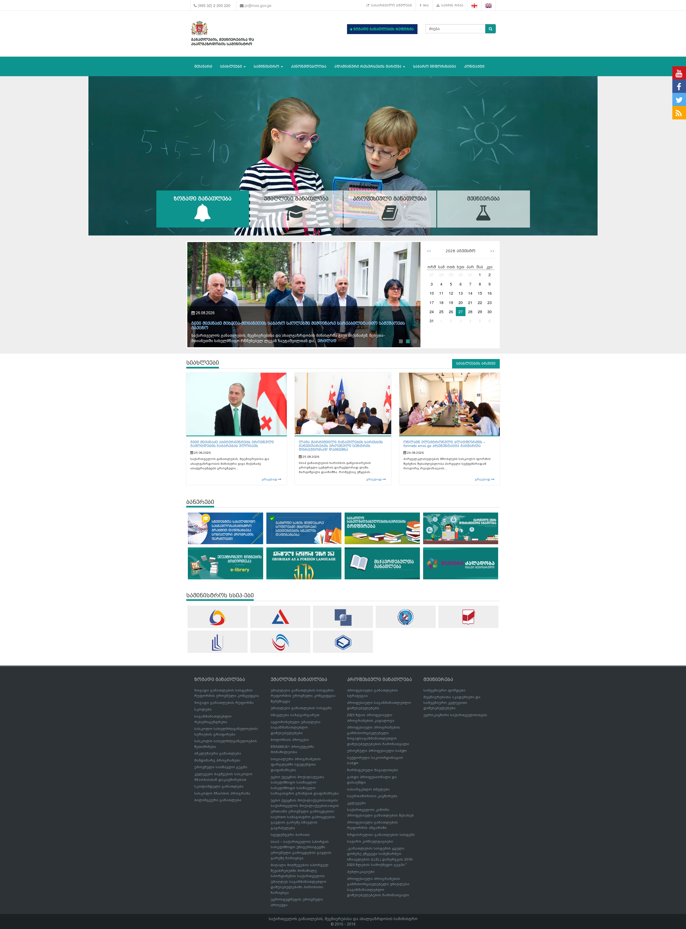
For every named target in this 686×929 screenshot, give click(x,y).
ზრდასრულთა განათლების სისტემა (381, 835)
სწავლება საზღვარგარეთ (295, 715)
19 (451, 302)
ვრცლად (331, 341)
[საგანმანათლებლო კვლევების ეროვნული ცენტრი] (468, 617)
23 (489, 302)
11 (441, 293)
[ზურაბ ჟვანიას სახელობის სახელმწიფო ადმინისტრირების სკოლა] (343, 642)
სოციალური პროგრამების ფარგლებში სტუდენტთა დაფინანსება (296, 764)
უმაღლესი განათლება (296, 199)
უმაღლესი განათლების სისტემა (301, 708)
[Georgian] (474, 5)
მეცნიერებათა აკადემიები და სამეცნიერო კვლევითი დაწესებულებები (451, 702)
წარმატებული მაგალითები (372, 770)
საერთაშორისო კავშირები (372, 796)
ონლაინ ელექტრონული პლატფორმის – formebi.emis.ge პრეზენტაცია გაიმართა (444, 444)
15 (480, 293)
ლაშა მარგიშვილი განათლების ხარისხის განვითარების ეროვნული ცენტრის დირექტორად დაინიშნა (341, 446)
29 (451, 274)
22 (480, 302)
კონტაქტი (474, 66)
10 (432, 293)
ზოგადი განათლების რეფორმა (224, 703)
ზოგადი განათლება (203, 199)
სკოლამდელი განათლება (219, 786)
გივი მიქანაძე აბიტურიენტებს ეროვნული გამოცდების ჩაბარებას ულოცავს (232, 444)
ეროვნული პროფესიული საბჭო (377, 751)
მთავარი (203, 66)
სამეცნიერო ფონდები (444, 690)
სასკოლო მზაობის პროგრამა (222, 793)
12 (451, 293)
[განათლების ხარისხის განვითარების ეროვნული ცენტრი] (280, 642)
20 (460, 302)
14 (470, 293)
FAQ (425, 5)
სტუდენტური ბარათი (290, 835)
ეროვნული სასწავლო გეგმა (220, 767)
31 (470, 274)
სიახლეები (231, 66)
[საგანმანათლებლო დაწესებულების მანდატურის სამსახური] (406, 617)
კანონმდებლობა (308, 66)
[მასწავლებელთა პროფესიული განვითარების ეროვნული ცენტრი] (218, 642)
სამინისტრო (267, 66)
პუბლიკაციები (361, 872)
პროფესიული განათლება (390, 199)
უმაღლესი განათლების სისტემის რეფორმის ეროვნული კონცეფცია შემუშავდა (303, 695)
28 (441, 274)
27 (432, 274)
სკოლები (203, 709)
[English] (489, 5)
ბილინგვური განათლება (217, 800)
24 (432, 311)
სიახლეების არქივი (475, 363)
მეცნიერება (483, 199)
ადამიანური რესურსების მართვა (368, 66)
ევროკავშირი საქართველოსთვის (455, 715)
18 (441, 302)
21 (470, 302)
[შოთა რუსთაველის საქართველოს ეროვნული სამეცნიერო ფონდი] (343, 617)
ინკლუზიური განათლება (217, 753)
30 (460, 274)
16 (489, 293)
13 (460, 293)
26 (451, 311)
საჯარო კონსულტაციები (370, 841)
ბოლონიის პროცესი (290, 740)
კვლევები (356, 803)
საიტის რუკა (451, 5)
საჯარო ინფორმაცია (434, 66)
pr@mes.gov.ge (258, 5)
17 (432, 302)
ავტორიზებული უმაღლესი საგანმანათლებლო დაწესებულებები (295, 727)
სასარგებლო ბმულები (390, 5)
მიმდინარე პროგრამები (217, 760)
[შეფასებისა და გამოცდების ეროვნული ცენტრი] (280, 616)
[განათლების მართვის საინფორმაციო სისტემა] (218, 617)
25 (441, 311)
